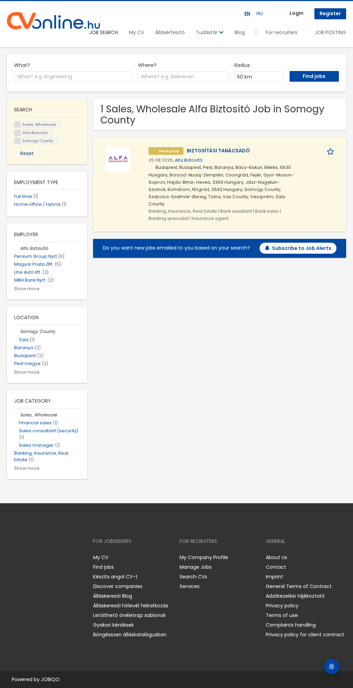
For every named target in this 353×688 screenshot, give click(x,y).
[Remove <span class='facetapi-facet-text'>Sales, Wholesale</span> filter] (17, 125)
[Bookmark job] (331, 151)
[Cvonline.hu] (53, 20)
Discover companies (117, 586)
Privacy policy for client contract (305, 634)
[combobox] (73, 76)
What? (22, 65)
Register (330, 13)
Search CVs (193, 576)
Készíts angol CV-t (115, 576)
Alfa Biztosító (189, 160)
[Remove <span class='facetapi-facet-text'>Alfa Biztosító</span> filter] (17, 133)
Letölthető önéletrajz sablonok (129, 615)
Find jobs (103, 567)
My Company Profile (204, 557)
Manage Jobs (196, 567)
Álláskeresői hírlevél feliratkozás (130, 605)
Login (296, 13)
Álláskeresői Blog (112, 596)
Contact (276, 567)
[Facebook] (12, 557)
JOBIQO (50, 679)
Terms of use (282, 615)
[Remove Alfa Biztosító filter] (17, 248)
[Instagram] (23, 557)
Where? (147, 65)
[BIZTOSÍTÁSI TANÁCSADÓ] (117, 159)
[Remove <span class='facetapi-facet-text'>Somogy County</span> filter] (17, 141)
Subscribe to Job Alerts (301, 248)
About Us (276, 557)
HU (259, 13)
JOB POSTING (330, 32)
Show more (27, 289)
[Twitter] (45, 557)
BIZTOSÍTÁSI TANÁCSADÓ (218, 150)
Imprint (274, 576)
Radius (242, 65)
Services (190, 586)
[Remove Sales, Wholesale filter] (17, 415)
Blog (240, 32)
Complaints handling (291, 624)
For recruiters (281, 32)
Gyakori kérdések (113, 624)
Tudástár (207, 32)
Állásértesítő (170, 32)
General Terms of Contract (299, 586)
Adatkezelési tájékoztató (295, 596)
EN (247, 13)
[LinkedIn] (35, 557)
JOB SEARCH (103, 32)
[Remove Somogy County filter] (17, 331)
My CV (136, 32)
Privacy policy (282, 605)
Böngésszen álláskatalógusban (130, 634)
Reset (27, 153)
